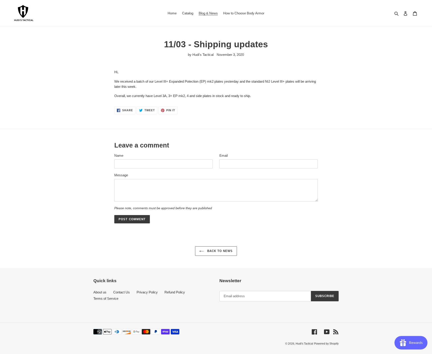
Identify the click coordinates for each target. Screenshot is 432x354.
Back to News (219, 251)
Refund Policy (174, 292)
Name (118, 155)
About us (99, 292)
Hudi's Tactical (304, 343)
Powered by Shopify (326, 343)
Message (121, 175)
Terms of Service (105, 298)
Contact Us (121, 292)
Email (223, 155)
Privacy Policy (147, 292)
